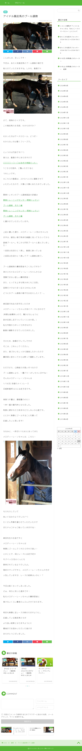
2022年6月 (64, 215)
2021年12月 (64, 247)
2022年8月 (64, 204)
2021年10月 (64, 258)
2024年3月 (64, 102)
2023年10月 (64, 129)
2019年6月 (64, 408)
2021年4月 (64, 290)
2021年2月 (64, 301)
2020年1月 (64, 371)
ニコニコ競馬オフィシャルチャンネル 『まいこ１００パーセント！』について (70, 28)
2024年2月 (64, 107)
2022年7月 (64, 209)
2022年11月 (64, 188)
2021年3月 (64, 295)
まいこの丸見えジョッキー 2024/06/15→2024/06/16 (70, 50)
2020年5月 (64, 349)
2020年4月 (64, 354)
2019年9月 (64, 392)
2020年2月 (64, 365)
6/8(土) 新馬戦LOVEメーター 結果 (70, 68)
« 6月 (59, 448)
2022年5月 (64, 220)
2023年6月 (64, 150)
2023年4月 (64, 161)
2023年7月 (64, 145)
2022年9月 (64, 198)
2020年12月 (64, 312)
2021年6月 (64, 279)
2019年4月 (64, 419)
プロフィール (20, 3)
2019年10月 (64, 387)
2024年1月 (64, 112)
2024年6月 (64, 86)
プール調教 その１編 (12, 205)
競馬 (5, 12)
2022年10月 (64, 193)
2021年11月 (64, 252)
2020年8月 (64, 333)
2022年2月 (64, 236)
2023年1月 (64, 177)
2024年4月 (64, 96)
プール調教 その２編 (12, 216)
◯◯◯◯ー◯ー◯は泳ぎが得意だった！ (20, 163)
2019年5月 (64, 414)
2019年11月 (64, 381)
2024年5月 (64, 91)
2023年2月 (64, 172)
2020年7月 (64, 338)
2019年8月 (64, 398)
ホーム (7, 3)
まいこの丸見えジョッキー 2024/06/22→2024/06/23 (70, 39)
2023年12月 (64, 118)
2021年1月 (64, 306)
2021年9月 (64, 263)
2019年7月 (64, 403)
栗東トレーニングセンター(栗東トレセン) (21, 200)
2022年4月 (64, 225)
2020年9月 (64, 328)
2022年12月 (64, 182)
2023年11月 (64, 123)
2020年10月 (64, 322)
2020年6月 (64, 344)
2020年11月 (64, 317)
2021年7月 (64, 274)
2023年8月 (64, 139)
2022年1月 (64, 242)
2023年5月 (64, 155)
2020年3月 (64, 360)
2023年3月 (64, 166)
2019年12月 (64, 376)
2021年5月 (64, 285)
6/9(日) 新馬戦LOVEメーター (70, 59)
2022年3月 (64, 231)
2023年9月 (64, 134)
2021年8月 (64, 268)
